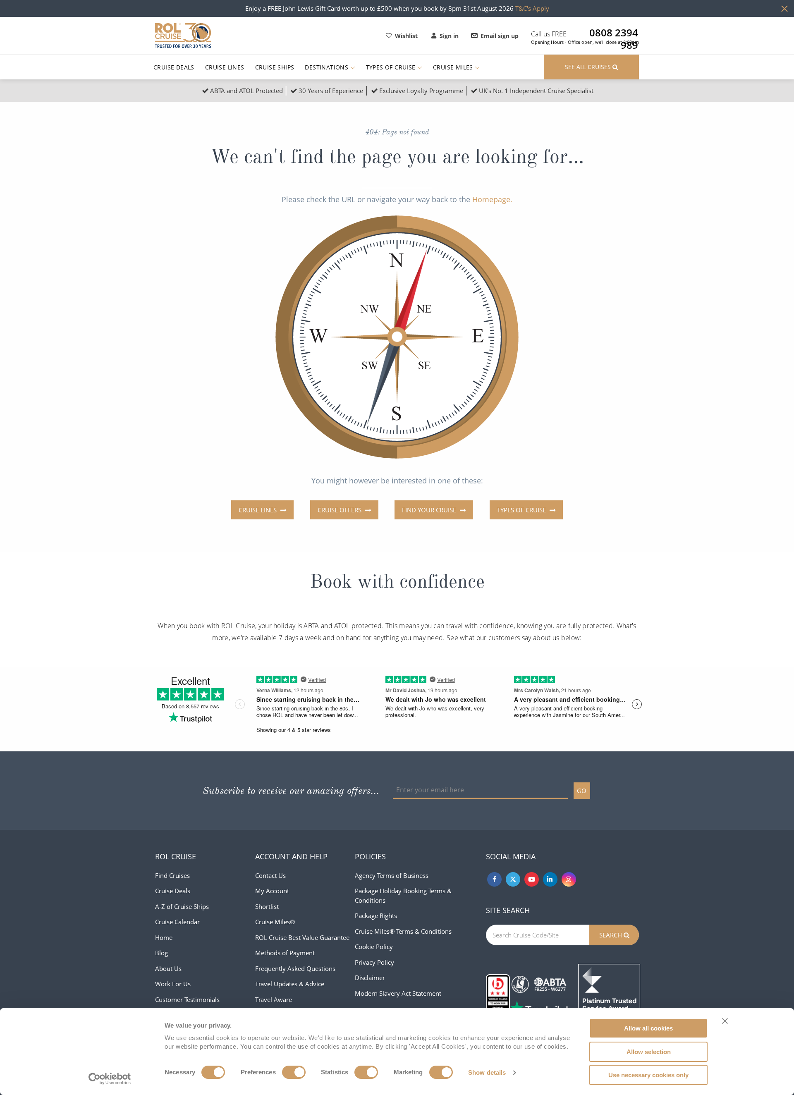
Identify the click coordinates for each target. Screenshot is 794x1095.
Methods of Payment (285, 953)
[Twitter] (513, 879)
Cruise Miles (454, 67)
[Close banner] (725, 1021)
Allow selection (649, 1051)
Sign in (449, 36)
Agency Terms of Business (391, 875)
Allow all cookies (648, 1028)
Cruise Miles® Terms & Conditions (403, 931)
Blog (161, 953)
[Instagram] (569, 879)
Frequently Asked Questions (295, 968)
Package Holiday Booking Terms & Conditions (403, 895)
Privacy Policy (374, 962)
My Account (272, 891)
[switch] (294, 1072)
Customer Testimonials (187, 999)
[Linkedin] (550, 879)
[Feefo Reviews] (609, 994)
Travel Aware (273, 999)
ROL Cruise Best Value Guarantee (302, 937)
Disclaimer (370, 977)
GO (581, 791)
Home (163, 937)
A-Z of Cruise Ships (182, 906)
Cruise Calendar (177, 922)
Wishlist (406, 36)
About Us (168, 968)
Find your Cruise (430, 510)
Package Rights (376, 915)
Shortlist (267, 906)
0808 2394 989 (613, 32)
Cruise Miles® (275, 922)
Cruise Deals (173, 67)
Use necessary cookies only (648, 1074)
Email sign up (500, 36)
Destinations (327, 67)
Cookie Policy (374, 946)
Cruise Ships (274, 67)
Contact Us (270, 875)
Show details (487, 1072)
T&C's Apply (532, 8)
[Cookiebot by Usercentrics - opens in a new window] (110, 1079)
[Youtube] (531, 879)
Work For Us (173, 984)
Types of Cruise (391, 67)
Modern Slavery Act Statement (398, 993)
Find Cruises (172, 875)
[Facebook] (494, 879)
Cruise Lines (224, 67)
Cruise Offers (340, 510)
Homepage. (492, 199)
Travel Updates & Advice (289, 984)
